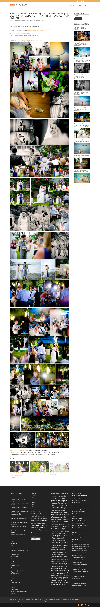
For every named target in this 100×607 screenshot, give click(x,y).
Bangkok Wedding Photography (79, 500)
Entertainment (14, 556)
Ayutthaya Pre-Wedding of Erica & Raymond (81, 156)
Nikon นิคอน (74, 532)
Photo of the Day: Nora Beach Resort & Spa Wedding (81, 44)
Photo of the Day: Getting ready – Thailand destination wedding (82, 60)
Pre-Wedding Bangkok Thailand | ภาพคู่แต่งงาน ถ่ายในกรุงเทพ (39, 473)
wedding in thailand (76, 578)
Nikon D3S (84, 530)
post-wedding (86, 544)
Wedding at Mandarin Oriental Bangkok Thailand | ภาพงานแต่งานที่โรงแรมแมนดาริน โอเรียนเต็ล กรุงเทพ (19, 474)
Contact (85, 5)
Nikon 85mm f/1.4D (76, 530)
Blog (80, 5)
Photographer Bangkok (77, 537)
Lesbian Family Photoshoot (17, 537)
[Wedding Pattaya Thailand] (59, 466)
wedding (83, 574)
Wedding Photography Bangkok (79, 583)
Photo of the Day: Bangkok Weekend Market (80, 28)
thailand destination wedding (78, 560)
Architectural (14, 543)
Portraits (13, 567)
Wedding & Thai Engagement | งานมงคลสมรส (32, 20)
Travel (12, 585)
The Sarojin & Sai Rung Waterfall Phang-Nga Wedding (81, 109)
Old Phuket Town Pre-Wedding (18, 526)
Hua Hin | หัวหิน (75, 525)
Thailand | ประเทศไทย (76, 571)
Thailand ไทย (85, 571)
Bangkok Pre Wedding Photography (79, 495)
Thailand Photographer (77, 562)
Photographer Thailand (77, 539)
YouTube (34, 500)
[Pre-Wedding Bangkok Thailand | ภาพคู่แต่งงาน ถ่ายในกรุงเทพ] (39, 466)
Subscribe (78, 19)
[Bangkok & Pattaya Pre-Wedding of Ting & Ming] (82, 183)
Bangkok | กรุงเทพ (76, 502)
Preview (13, 576)
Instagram (13, 561)
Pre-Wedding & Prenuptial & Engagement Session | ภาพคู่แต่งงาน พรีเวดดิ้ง (80, 547)
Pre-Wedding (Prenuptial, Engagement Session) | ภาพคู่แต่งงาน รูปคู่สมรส (18, 571)
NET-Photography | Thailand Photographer (21, 605)
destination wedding (76, 509)
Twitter (33, 502)
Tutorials (13, 587)
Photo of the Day (15, 565)
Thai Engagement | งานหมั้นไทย (78, 557)
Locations (88, 1)
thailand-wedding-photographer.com (37, 30)
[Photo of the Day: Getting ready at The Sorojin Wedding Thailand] (82, 90)
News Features (14, 563)
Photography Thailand (77, 544)
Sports (12, 580)
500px (33, 497)
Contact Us (13, 599)
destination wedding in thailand (78, 511)
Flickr (39, 38)
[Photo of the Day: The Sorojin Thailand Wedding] (82, 106)
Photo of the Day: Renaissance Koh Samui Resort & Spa (81, 141)
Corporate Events (15, 554)
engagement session (76, 516)
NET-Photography (15, 20)
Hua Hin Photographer (77, 518)
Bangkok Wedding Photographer (79, 498)
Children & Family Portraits (17, 548)
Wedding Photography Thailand (79, 585)
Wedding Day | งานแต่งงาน (78, 576)
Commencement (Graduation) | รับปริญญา (36, 601)
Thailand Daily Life (15, 582)
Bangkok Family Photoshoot (18, 534)
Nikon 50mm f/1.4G (76, 527)
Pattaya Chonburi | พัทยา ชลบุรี (78, 534)
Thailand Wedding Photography (79, 569)
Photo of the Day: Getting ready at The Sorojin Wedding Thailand (80, 77)
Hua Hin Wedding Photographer (19, 450)
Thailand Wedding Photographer (22, 33)
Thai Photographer (76, 574)
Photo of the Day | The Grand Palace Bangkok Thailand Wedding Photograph (19, 522)
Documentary (75, 513)
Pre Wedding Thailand (77, 555)
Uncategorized (14, 589)
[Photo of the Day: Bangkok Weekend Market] (82, 41)
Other (33, 506)
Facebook (33, 38)
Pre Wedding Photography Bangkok (79, 550)
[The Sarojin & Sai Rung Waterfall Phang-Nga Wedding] (82, 122)
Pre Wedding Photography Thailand (79, 553)
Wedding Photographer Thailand (79, 581)
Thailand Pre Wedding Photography (79, 564)
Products (13, 578)
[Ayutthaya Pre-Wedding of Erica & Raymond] (82, 168)
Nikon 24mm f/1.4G (84, 525)
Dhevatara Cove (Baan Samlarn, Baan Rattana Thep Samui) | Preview (18, 530)
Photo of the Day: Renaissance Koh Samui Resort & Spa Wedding (81, 125)
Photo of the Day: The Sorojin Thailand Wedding (81, 93)
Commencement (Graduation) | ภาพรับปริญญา (80, 505)
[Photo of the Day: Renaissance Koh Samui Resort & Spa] (82, 153)
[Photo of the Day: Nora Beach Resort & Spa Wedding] (82, 57)
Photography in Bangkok (77, 541)
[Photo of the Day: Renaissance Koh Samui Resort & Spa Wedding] (82, 138)
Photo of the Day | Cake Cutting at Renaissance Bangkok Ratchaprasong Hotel (19, 512)
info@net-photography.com (31, 41)
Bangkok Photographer (77, 493)
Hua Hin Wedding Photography (78, 523)
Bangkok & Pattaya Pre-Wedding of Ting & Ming (81, 170)
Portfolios (72, 5)
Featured (13, 558)
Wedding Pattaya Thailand (56, 472)
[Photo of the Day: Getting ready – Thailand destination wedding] (82, 73)
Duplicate (81, 513)
